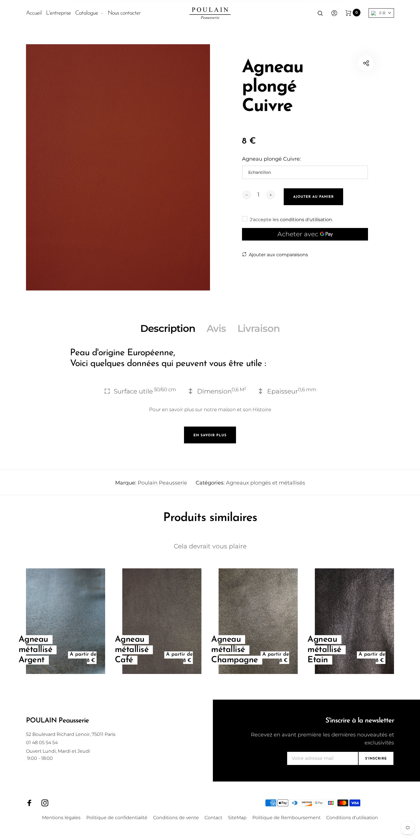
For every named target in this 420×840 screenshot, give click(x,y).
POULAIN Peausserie (57, 720)
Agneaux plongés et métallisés (265, 483)
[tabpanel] (118, 174)
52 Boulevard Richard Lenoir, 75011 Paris (70, 734)
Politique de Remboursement (286, 817)
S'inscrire (376, 758)
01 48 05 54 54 (42, 742)
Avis (216, 328)
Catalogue (86, 13)
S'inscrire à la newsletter (359, 720)
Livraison (258, 328)
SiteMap (237, 817)
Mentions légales (61, 817)
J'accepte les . (291, 219)
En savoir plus (210, 435)
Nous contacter (124, 13)
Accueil (34, 13)
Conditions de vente (176, 817)
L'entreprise (58, 13)
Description (167, 328)
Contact (213, 817)
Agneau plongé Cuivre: (271, 159)
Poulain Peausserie (162, 483)
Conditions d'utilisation (352, 817)
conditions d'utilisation (306, 219)
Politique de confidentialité (116, 817)
